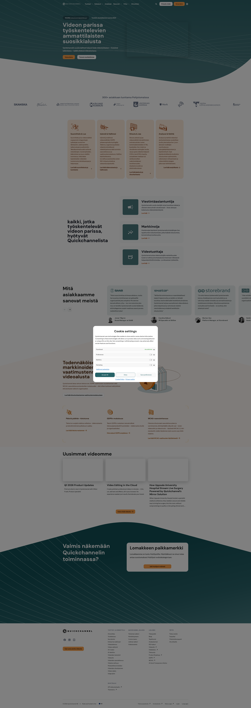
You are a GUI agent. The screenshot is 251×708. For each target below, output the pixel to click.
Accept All (105, 375)
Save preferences (146, 375)
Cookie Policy (120, 379)
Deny (125, 375)
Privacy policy (130, 379)
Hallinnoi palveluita (102, 369)
